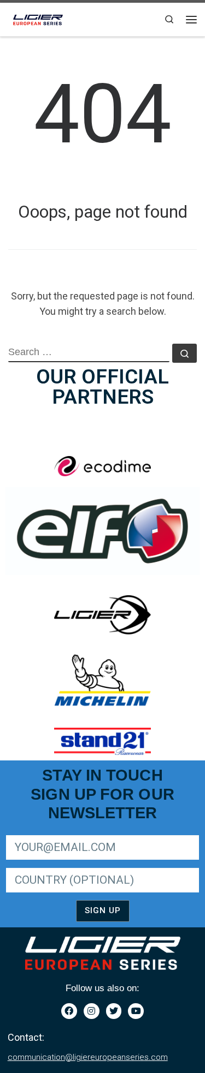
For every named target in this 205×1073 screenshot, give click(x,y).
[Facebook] (69, 1011)
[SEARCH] (88, 353)
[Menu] (191, 19)
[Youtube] (136, 1011)
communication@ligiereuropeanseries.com (88, 1057)
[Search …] (184, 353)
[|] (38, 18)
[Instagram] (91, 1011)
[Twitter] (114, 1011)
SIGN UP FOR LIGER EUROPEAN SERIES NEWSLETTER (99, 833)
